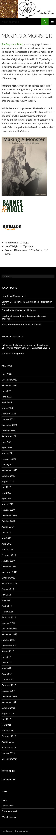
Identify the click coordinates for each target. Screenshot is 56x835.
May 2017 (6, 668)
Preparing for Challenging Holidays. (19, 310)
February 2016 (9, 736)
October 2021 (8, 430)
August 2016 (8, 713)
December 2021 (9, 425)
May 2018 (6, 600)
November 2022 (9, 385)
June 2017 (7, 662)
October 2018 (8, 577)
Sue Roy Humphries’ (12, 44)
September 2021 (9, 436)
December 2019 (9, 515)
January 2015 (8, 753)
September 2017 (9, 645)
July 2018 (6, 594)
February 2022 (9, 413)
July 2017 (6, 657)
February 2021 (9, 458)
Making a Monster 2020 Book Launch (32, 347)
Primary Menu (52, 21)
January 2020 (8, 509)
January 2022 (8, 419)
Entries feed (7, 805)
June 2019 (7, 532)
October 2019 (8, 521)
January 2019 (8, 560)
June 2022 (7, 396)
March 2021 (7, 453)
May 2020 (6, 492)
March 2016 (7, 730)
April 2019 (7, 543)
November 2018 (9, 572)
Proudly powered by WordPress (15, 831)
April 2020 (7, 498)
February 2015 (9, 747)
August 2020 (8, 481)
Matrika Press (10, 21)
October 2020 (8, 475)
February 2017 (9, 685)
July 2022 (6, 391)
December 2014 (9, 758)
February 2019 (9, 555)
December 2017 (9, 628)
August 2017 (8, 651)
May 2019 (6, 538)
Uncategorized (9, 779)
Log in (4, 800)
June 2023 (7, 374)
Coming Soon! (17, 353)
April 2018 (7, 606)
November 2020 (9, 470)
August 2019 (8, 526)
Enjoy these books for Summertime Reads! (22, 324)
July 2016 (6, 719)
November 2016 (9, 702)
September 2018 (9, 583)
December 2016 (9, 696)
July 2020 (6, 487)
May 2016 (6, 724)
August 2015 (8, 741)
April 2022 (7, 402)
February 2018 (9, 617)
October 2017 (8, 640)
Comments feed (9, 811)
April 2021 (7, 447)
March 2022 (7, 408)
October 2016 (8, 707)
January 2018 (8, 623)
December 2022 (9, 379)
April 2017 (7, 673)
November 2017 (9, 634)
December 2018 (9, 566)
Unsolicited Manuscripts (13, 296)
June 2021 (7, 442)
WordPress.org (9, 817)
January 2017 (8, 690)
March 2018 (7, 611)
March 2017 (7, 679)
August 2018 (8, 589)
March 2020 (7, 504)
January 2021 (8, 464)
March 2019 (7, 549)
